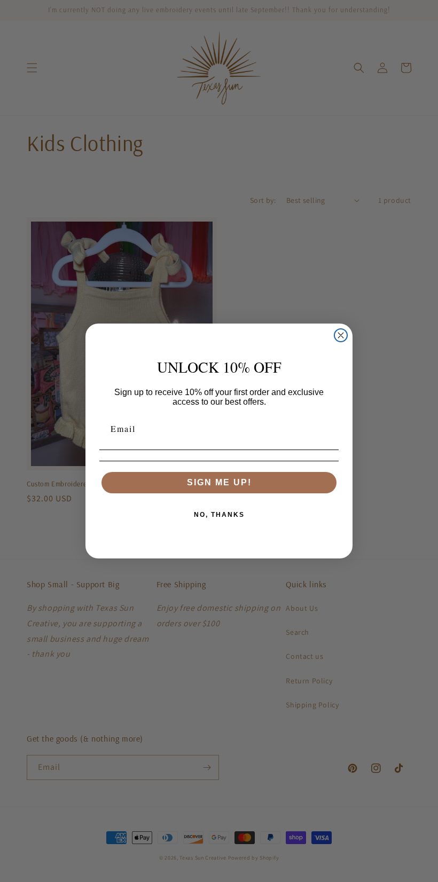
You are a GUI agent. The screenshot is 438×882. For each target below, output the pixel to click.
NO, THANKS (219, 514)
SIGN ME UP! (219, 482)
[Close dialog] (340, 335)
